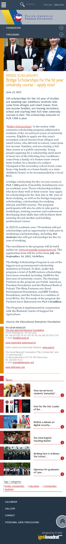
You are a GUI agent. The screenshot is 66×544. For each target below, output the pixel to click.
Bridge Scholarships (19, 126)
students (9, 489)
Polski (48, 4)
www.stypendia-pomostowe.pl (37, 250)
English (59, 4)
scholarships (50, 486)
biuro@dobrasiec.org (23, 362)
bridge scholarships (14, 486)
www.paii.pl (48, 347)
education (34, 486)
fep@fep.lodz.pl (21, 338)
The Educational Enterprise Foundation (25, 330)
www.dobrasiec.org (15, 367)
